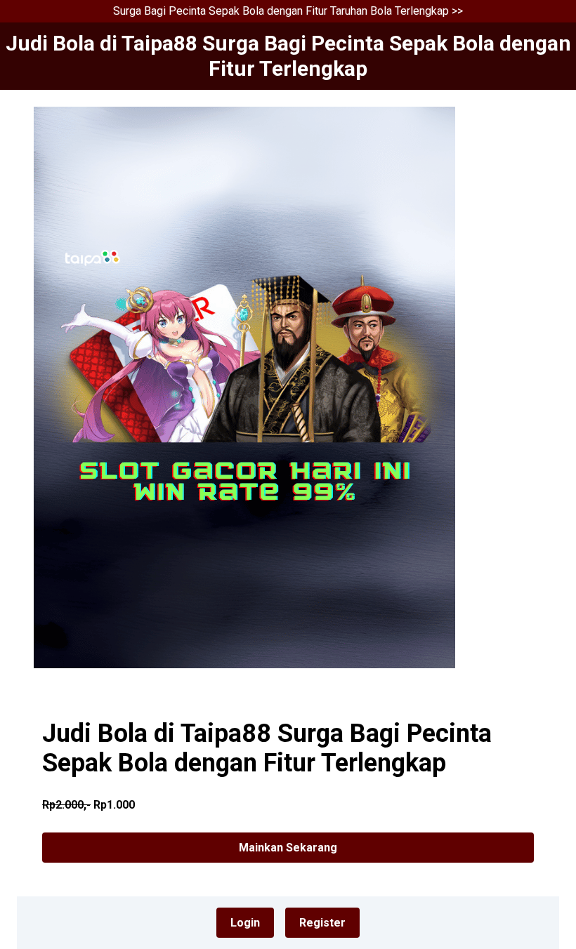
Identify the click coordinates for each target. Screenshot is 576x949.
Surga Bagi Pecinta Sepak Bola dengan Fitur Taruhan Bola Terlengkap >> (288, 11)
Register (322, 922)
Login (245, 922)
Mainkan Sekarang (288, 847)
